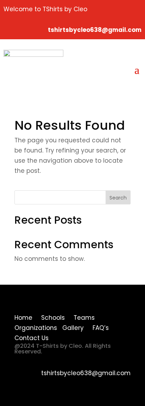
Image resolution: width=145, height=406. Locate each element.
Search (118, 197)
